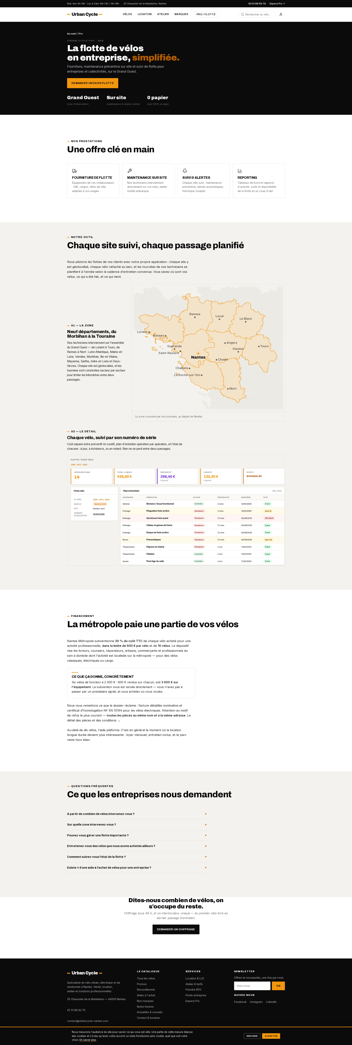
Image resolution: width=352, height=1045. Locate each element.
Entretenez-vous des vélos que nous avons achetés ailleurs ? (111, 846)
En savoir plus (88, 1039)
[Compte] (281, 14)
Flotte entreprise (196, 995)
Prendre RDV (193, 989)
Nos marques (145, 1000)
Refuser (252, 1036)
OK (278, 985)
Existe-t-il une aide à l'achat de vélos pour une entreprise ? (109, 867)
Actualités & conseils (149, 1012)
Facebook (240, 1001)
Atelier (163, 14)
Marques (181, 14)
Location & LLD (195, 978)
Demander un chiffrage (176, 929)
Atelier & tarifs (194, 984)
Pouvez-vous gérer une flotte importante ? (98, 835)
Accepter (271, 1036)
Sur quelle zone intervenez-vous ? (91, 824)
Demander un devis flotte (93, 83)
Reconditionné (146, 989)
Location (145, 14)
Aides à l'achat (146, 995)
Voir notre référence (143, 83)
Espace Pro (193, 1000)
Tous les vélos (146, 978)
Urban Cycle (85, 14)
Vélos (127, 14)
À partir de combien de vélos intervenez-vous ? (101, 813)
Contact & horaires (148, 1017)
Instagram (256, 1001)
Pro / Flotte (206, 14)
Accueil (71, 33)
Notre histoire (145, 1006)
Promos (142, 984)
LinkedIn (271, 1001)
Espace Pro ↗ (277, 3)
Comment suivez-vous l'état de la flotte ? (96, 856)
